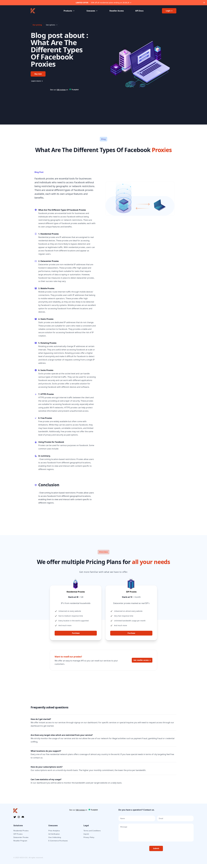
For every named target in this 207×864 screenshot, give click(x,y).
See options (50, 25)
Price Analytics (54, 831)
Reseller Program (20, 841)
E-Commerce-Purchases (58, 841)
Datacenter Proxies (21, 837)
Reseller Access (116, 10)
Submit (156, 848)
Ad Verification (54, 834)
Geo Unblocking (54, 837)
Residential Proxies (21, 831)
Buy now (38, 74)
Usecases (90, 10)
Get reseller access (142, 660)
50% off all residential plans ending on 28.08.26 (103, 2)
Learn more (37, 81)
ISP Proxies (18, 834)
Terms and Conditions (92, 831)
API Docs (139, 10)
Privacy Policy (88, 837)
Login (169, 11)
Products (68, 10)
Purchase (76, 633)
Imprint (86, 834)
